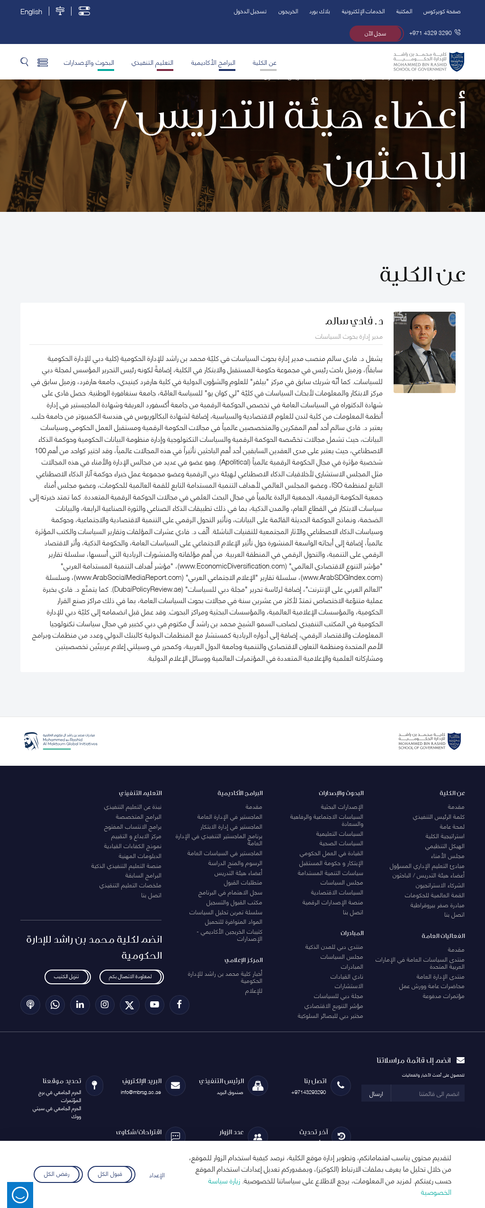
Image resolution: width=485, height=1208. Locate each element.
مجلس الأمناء (448, 855)
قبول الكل (110, 1172)
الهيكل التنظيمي (445, 845)
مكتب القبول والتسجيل (234, 901)
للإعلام (253, 990)
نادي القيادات (347, 975)
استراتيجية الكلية (445, 835)
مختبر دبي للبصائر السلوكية (330, 1015)
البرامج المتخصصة (139, 816)
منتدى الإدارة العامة (441, 975)
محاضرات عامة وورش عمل (432, 985)
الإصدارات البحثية (342, 806)
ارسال (376, 1093)
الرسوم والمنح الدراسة (235, 862)
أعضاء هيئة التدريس (238, 872)
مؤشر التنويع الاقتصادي (334, 1005)
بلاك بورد (319, 10)
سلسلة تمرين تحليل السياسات (225, 911)
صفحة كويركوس (442, 10)
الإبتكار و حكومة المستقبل (331, 862)
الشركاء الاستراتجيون (440, 884)
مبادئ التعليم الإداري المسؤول (427, 865)
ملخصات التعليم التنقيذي (130, 884)
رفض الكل (57, 1172)
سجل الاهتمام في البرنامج (230, 891)
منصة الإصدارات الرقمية (333, 901)
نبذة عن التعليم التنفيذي (133, 806)
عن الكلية (265, 61)
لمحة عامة (452, 826)
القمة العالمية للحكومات (435, 894)
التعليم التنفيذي (152, 61)
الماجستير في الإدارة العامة (230, 816)
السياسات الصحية (341, 842)
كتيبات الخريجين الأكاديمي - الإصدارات (229, 934)
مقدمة (456, 806)
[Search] (24, 61)
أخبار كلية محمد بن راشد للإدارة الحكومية (225, 976)
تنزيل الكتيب (66, 976)
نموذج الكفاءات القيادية (133, 845)
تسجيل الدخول (250, 10)
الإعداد (157, 1174)
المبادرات (352, 966)
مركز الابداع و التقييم (136, 835)
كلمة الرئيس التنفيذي (439, 816)
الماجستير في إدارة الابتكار (231, 826)
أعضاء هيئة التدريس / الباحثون (429, 874)
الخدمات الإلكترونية (363, 10)
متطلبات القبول (243, 881)
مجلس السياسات (342, 881)
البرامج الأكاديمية (213, 61)
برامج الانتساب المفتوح (133, 826)
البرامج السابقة (144, 874)
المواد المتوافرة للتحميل (233, 921)
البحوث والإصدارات (89, 61)
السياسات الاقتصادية (337, 891)
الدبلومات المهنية (140, 855)
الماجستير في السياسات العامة (225, 852)
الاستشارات (349, 985)
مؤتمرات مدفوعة (444, 995)
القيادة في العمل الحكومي (331, 852)
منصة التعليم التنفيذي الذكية (126, 865)
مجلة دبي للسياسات (338, 995)
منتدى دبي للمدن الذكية (334, 946)
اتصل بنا (454, 913)
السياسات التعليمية (339, 833)
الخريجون (288, 10)
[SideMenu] (42, 61)
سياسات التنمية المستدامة (330, 872)
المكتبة (404, 10)
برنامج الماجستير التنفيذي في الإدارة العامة (219, 839)
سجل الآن (375, 32)
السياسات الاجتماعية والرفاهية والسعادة (326, 819)
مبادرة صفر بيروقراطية (438, 904)
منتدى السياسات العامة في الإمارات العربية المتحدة (420, 962)
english (31, 11)
